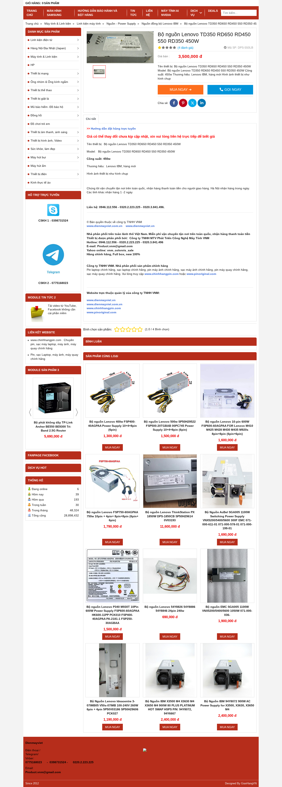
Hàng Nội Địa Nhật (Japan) (48, 48)
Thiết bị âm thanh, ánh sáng (49, 132)
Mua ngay (112, 447)
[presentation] (30, 412)
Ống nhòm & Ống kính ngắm (49, 81)
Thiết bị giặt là (40, 98)
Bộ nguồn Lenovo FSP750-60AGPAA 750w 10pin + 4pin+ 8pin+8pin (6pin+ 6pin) (112, 516)
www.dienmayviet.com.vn (104, 226)
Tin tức (133, 13)
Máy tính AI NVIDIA (170, 13)
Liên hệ (149, 13)
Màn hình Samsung (54, 13)
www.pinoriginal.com (201, 273)
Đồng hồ (36, 115)
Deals (213, 10)
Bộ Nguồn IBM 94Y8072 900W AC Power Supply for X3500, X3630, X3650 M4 (227, 705)
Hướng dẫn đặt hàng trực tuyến (113, 128)
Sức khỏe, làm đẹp (43, 148)
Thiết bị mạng (40, 73)
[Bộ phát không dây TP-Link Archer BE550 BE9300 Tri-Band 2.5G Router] (53, 398)
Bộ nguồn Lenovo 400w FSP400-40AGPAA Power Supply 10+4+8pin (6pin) (112, 425)
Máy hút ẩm (38, 165)
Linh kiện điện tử (41, 40)
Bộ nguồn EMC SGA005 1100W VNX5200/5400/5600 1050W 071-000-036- (227, 610)
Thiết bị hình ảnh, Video (46, 140)
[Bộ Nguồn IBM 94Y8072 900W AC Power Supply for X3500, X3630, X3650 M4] (227, 670)
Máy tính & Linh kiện (44, 56)
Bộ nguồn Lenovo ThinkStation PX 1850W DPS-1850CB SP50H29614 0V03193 (169, 516)
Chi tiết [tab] (91, 118)
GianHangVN (249, 783)
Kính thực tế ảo (41, 182)
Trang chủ (32, 13)
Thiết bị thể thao (41, 90)
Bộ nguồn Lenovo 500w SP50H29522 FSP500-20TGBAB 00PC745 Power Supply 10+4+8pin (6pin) (170, 425)
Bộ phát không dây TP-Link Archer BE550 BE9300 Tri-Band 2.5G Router (53, 426)
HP (32, 65)
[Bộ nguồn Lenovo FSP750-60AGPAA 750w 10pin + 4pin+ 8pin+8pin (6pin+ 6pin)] (112, 481)
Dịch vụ (194, 13)
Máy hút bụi (38, 157)
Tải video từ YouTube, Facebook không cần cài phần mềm (62, 309)
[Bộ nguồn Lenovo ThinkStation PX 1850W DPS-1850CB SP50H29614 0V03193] (170, 481)
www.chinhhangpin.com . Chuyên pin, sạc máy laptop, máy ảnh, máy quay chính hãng (53, 344)
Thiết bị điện (39, 174)
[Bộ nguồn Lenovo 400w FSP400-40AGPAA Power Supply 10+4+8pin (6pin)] (112, 390)
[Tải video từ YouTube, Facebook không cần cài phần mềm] (37, 313)
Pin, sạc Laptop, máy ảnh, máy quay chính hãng (54, 356)
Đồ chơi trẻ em (40, 123)
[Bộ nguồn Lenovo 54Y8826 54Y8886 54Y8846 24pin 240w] (170, 576)
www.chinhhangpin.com (161, 273)
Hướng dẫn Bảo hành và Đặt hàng (97, 13)
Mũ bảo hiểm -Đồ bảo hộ (47, 107)
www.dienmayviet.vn (140, 226)
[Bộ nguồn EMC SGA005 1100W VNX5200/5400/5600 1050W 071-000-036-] (227, 576)
